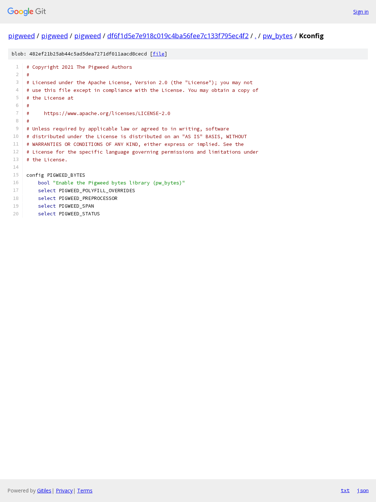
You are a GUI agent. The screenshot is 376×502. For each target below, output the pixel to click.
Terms (85, 490)
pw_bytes (278, 35)
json (363, 490)
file (158, 54)
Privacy (64, 490)
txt (345, 490)
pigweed (21, 35)
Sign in (361, 11)
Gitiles (44, 490)
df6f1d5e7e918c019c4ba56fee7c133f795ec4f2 (178, 35)
